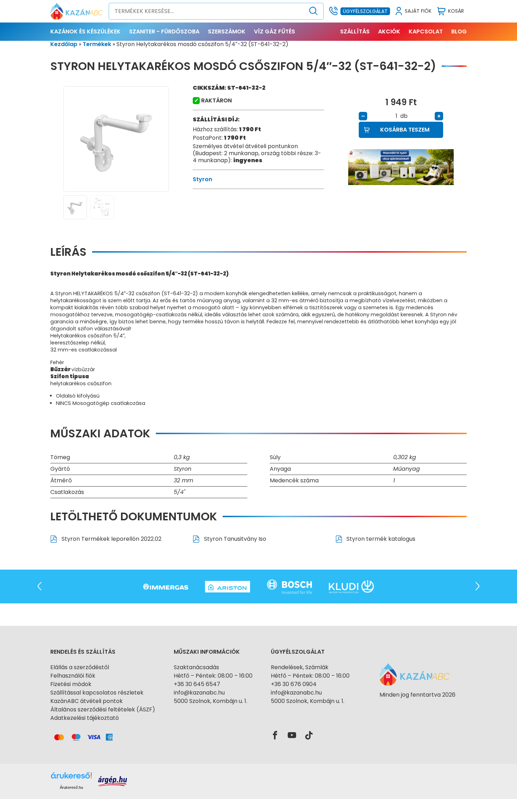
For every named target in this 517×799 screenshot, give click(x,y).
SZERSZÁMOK (226, 31)
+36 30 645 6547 (197, 684)
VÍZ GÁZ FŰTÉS (274, 31)
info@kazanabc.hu (199, 693)
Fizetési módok (70, 684)
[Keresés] (314, 11)
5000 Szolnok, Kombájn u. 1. (210, 701)
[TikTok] (309, 735)
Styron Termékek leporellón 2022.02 (110, 539)
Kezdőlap (63, 44)
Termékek (97, 44)
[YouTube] (292, 735)
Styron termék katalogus (380, 539)
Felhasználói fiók (72, 676)
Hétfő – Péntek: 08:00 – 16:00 (213, 676)
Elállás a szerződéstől (79, 667)
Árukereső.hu (71, 787)
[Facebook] (275, 735)
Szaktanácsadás (196, 667)
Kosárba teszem (404, 130)
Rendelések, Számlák (299, 667)
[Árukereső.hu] (417, 707)
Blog (459, 31)
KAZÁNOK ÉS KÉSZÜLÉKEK (85, 31)
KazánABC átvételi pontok (86, 701)
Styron (202, 179)
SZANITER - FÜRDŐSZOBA (164, 31)
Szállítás (355, 31)
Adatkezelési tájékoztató (84, 718)
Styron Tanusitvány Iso (234, 539)
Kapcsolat (426, 31)
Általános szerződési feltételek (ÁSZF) (102, 709)
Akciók (389, 31)
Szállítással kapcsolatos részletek (96, 693)
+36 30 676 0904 (294, 684)
